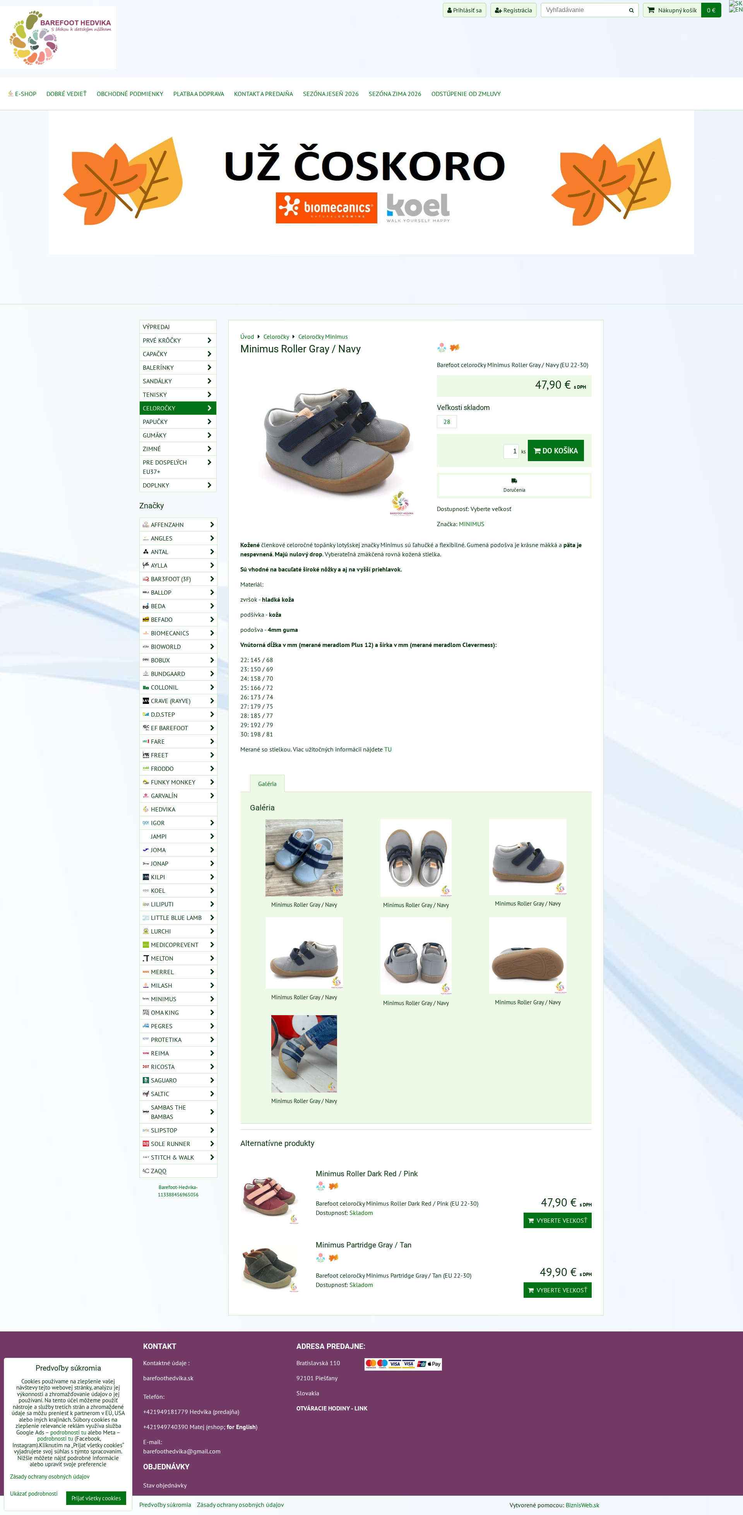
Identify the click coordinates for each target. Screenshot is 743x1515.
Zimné (152, 449)
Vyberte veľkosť (560, 1220)
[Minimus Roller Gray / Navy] (336, 440)
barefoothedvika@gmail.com (182, 1451)
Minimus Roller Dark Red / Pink (367, 1173)
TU (388, 749)
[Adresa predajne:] (403, 1365)
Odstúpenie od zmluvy (466, 94)
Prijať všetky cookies (96, 1498)
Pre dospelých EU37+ (165, 466)
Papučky (155, 422)
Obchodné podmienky (130, 94)
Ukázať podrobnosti (34, 1494)
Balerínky (158, 367)
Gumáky (154, 435)
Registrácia (517, 10)
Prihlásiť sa (467, 10)
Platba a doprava (198, 94)
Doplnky (156, 485)
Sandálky (157, 381)
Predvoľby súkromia (165, 1504)
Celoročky (159, 408)
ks (524, 451)
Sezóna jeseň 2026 (331, 94)
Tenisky (155, 394)
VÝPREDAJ (156, 327)
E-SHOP (25, 94)
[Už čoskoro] (371, 252)
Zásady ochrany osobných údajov (240, 1504)
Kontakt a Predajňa (263, 94)
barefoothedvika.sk (168, 1378)
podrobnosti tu (68, 1432)
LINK (361, 1408)
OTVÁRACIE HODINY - (325, 1408)
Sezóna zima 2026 (395, 94)
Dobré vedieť (66, 94)
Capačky (155, 354)
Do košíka (559, 450)
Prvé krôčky (162, 340)
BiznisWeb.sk (582, 1505)
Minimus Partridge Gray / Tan (363, 1244)
